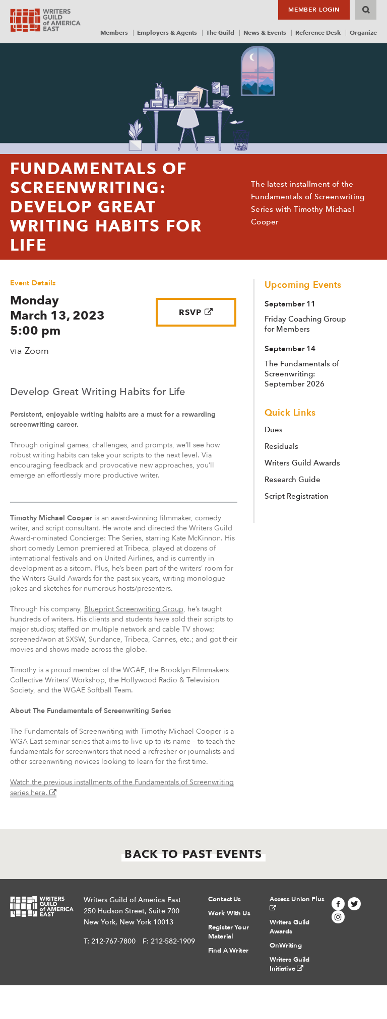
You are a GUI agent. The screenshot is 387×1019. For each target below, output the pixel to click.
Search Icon (365, 10)
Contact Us (224, 899)
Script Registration (297, 496)
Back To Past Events (193, 853)
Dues (274, 429)
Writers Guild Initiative (290, 964)
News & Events (264, 32)
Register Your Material (228, 932)
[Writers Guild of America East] (45, 20)
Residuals (281, 446)
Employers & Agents (167, 32)
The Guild (220, 32)
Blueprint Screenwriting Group (133, 609)
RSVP (190, 312)
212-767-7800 (113, 941)
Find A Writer (228, 950)
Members (114, 32)
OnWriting (286, 945)
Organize (363, 32)
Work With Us (229, 913)
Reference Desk (318, 32)
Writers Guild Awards (302, 462)
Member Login (314, 10)
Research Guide (292, 479)
